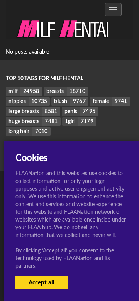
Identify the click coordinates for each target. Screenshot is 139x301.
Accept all (41, 283)
